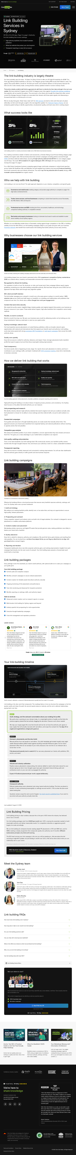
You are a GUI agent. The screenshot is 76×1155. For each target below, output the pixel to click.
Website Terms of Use (28, 1148)
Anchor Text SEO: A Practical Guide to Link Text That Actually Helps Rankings (13, 1045)
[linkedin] (10, 1104)
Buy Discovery (63, 1)
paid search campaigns (51, 331)
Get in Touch (65, 7)
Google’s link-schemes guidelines (60, 91)
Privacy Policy (18, 1148)
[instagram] (15, 1104)
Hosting (72, 1)
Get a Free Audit (60, 850)
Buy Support (52, 1)
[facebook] (5, 1104)
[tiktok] (19, 1104)
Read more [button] (9, 647)
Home (5, 70)
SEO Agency (12, 70)
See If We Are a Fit (39, 1005)
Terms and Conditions (8, 1148)
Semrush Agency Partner (56, 103)
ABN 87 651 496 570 (68, 1136)
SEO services (39, 101)
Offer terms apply (20, 851)
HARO (6, 158)
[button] (71, 637)
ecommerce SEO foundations (34, 331)
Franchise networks (10, 227)
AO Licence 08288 (47, 1136)
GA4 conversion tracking (48, 351)
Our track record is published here (49, 794)
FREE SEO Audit (38, 1150)
